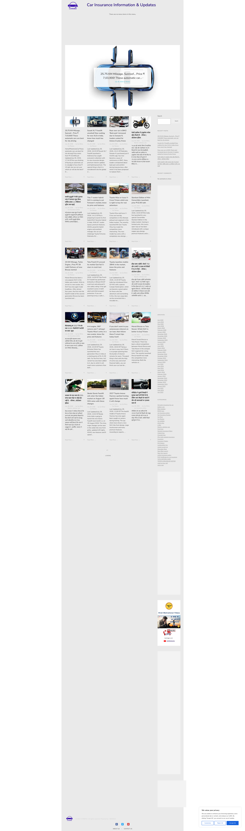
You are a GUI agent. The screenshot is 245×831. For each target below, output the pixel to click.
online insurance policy (164, 455)
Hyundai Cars (162, 435)
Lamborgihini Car (163, 445)
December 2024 (162, 354)
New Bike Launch (163, 451)
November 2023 (162, 380)
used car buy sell (163, 463)
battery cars (161, 407)
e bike (159, 425)
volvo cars (161, 465)
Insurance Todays (163, 441)
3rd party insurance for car (165, 405)
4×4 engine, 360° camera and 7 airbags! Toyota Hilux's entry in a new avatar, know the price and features (97, 331)
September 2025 (162, 340)
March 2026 (161, 328)
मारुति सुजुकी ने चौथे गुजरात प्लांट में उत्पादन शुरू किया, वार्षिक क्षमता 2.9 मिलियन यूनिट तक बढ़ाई (169, 164)
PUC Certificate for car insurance (167, 457)
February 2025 (162, 350)
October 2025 (162, 338)
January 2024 (161, 376)
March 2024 (161, 372)
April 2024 (161, 370)
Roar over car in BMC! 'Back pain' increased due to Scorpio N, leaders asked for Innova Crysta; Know (118, 135)
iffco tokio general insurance (166, 437)
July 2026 (160, 320)
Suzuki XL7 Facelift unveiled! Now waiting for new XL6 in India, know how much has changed (96, 135)
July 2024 (160, 364)
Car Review (126, 82)
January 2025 (161, 352)
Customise (208, 823)
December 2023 (162, 378)
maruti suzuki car (163, 447)
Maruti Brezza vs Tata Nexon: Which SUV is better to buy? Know (140, 329)
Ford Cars (160, 429)
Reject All (220, 823)
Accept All (232, 823)
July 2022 (160, 392)
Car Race (160, 417)
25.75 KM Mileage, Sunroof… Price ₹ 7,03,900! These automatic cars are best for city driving (74, 135)
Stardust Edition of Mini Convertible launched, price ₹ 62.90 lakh (141, 200)
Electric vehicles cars (140, 143)
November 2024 (162, 356)
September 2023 (162, 384)
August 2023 (161, 386)
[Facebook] (117, 824)
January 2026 (161, 332)
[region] (220, 817)
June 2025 (161, 346)
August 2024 (161, 362)
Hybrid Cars (161, 433)
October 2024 (162, 358)
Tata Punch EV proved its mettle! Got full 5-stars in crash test (96, 264)
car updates (161, 421)
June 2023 (161, 390)
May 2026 (160, 324)
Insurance (160, 439)
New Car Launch (162, 453)
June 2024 (161, 366)
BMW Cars (161, 411)
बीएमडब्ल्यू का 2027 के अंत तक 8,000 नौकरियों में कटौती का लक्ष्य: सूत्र (74, 328)
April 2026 (161, 326)
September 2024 (162, 360)
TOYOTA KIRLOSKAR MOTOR (167, 461)
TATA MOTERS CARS (164, 459)
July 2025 (160, 344)
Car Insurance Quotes (164, 415)
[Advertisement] (122, 31)
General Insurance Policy (165, 431)
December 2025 (162, 334)
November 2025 (162, 336)
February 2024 (162, 374)
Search (160, 116)
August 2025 (161, 342)
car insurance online (74, 210)
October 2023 (162, 382)
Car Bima (80, 144)
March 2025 (161, 348)
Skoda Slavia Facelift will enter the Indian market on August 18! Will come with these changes (96, 398)
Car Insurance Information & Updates (121, 5)
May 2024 (160, 368)
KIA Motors (161, 443)
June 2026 (161, 322)
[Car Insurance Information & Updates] (72, 6)
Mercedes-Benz (162, 449)
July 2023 (160, 388)
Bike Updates (161, 409)
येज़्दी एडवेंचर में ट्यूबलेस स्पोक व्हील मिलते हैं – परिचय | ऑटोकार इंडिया (141, 135)
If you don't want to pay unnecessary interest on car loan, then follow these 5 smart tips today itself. (118, 331)
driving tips (161, 423)
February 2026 (162, 330)
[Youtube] (128, 824)
